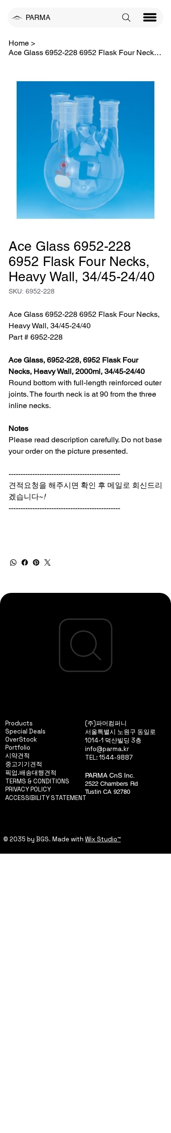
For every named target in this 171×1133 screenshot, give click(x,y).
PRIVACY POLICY (28, 789)
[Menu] (150, 17)
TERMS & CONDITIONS (37, 781)
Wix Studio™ (103, 839)
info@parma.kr (107, 749)
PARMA (38, 17)
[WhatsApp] (13, 562)
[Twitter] (47, 562)
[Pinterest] (36, 562)
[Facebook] (24, 562)
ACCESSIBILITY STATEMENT (45, 798)
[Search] (126, 18)
